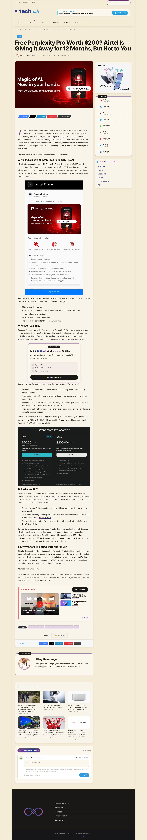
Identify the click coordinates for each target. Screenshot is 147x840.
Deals (76, 626)
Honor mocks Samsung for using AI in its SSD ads (52, 706)
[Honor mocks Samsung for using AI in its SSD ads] (54, 697)
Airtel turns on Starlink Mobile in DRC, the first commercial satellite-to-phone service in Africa (77, 734)
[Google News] (59, 635)
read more (26, 511)
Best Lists (102, 174)
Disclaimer (59, 820)
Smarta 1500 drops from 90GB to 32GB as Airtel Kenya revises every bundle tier (54, 733)
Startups (68, 22)
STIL (100, 185)
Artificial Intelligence (54, 626)
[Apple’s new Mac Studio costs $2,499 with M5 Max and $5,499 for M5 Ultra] (79, 697)
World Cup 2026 (62, 804)
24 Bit (100, 178)
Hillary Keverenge (27, 55)
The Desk (27, 22)
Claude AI (68, 626)
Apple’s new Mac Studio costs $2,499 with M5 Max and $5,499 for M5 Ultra (77, 707)
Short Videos (103, 181)
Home (18, 22)
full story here (45, 517)
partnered (35, 164)
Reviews (45, 22)
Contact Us (79, 22)
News (36, 22)
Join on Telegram (120, 13)
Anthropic (39, 626)
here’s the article (29, 524)
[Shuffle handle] (41, 758)
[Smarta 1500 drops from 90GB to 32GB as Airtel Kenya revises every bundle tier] (54, 722)
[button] (40, 604)
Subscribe (81, 590)
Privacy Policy (61, 816)
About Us (59, 808)
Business (57, 22)
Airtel (31, 626)
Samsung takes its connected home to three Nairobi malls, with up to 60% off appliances (29, 733)
